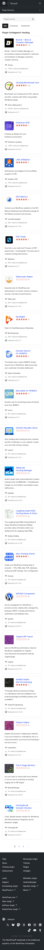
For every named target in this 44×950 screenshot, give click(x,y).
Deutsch (11, 919)
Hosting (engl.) (8, 867)
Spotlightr (20, 317)
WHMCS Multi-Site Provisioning (24, 680)
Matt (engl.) (8, 901)
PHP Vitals (21, 237)
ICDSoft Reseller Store (27, 428)
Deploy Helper (23, 722)
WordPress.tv (9, 890)
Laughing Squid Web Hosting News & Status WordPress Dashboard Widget (27, 512)
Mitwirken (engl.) (30, 878)
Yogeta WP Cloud (24, 636)
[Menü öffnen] (40, 3)
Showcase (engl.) (30, 859)
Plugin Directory (8, 10)
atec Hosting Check (25, 554)
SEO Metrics (22, 197)
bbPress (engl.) (9, 905)
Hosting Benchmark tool (27, 82)
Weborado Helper (24, 276)
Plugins (26, 867)
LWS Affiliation (23, 159)
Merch (27, 890)
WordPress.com (10, 897)
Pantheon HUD (23, 122)
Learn (4, 878)
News (4, 863)
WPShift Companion (25, 593)
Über (4, 859)
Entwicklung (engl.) (10, 886)
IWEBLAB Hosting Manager (24, 469)
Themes (26, 863)
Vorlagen (26, 871)
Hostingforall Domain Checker (24, 806)
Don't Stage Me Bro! (25, 765)
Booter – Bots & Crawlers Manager (25, 41)
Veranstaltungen (29, 882)
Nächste (28, 846)
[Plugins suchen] (33, 19)
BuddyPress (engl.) (11, 909)
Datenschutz (7, 871)
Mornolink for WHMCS (26, 391)
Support (5, 882)
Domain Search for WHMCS (23, 352)
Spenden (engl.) (30, 886)
